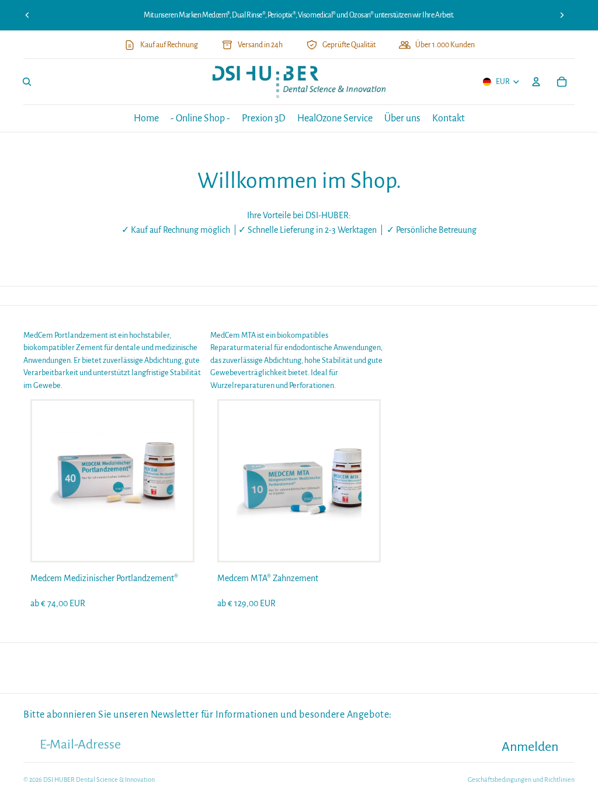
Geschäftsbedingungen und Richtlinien (521, 779)
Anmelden (530, 747)
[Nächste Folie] (562, 15)
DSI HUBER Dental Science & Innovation (99, 779)
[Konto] (536, 82)
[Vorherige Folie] (27, 15)
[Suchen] (27, 82)
